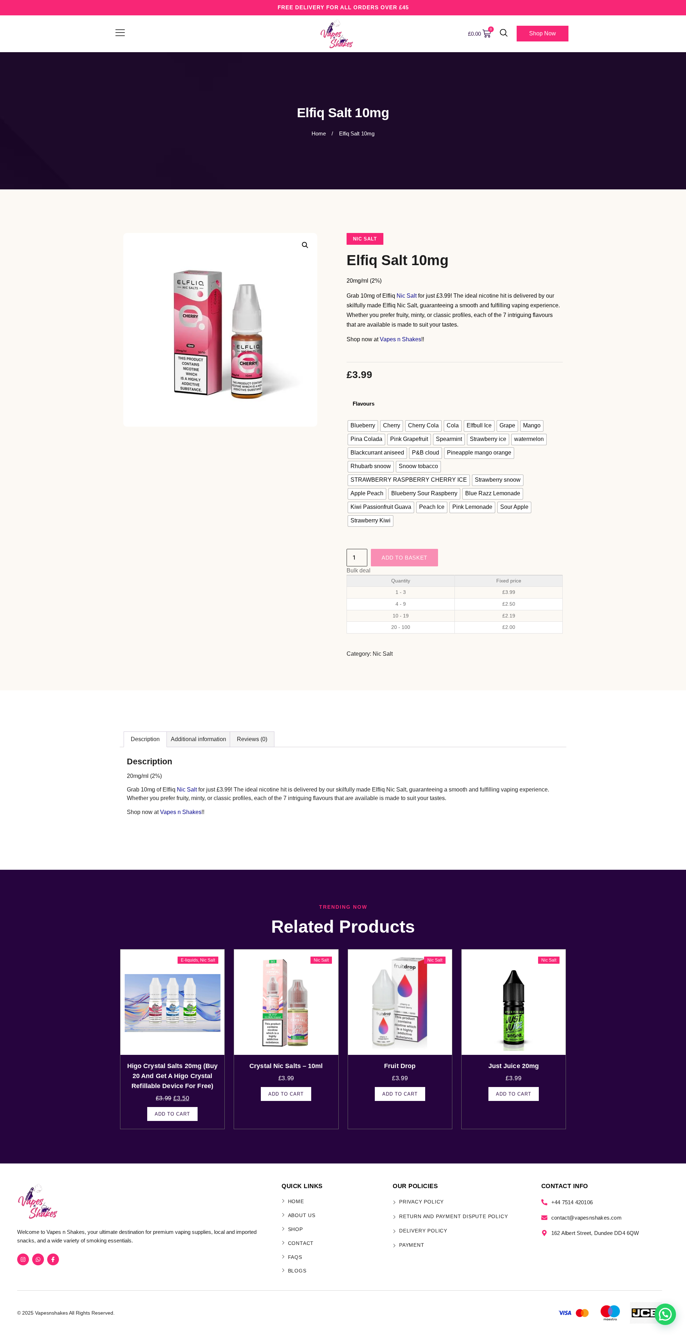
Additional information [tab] (198, 739)
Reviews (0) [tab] (252, 739)
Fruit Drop (400, 1066)
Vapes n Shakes (400, 339)
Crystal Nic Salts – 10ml (286, 1066)
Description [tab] (145, 739)
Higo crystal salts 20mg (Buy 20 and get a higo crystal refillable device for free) (172, 1076)
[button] (504, 34)
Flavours (363, 403)
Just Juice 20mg (513, 1066)
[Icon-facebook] (53, 1259)
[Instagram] (23, 1259)
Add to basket (404, 558)
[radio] (363, 426)
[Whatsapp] (38, 1259)
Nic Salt (365, 239)
